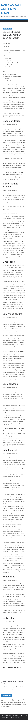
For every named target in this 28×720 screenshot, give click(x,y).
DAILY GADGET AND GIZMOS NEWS (11, 9)
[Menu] (2, 21)
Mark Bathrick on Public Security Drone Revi (13, 682)
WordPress (16, 717)
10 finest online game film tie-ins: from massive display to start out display (14, 688)
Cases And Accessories (7, 28)
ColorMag (9, 717)
